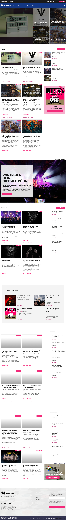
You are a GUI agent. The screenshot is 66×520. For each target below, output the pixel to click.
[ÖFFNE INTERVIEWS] (30, 5)
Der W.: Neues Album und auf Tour (32, 68)
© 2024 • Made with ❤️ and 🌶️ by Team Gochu (9, 517)
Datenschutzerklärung (53, 503)
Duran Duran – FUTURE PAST (57, 211)
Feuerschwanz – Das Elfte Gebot (58, 218)
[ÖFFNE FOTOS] (35, 5)
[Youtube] (56, 1)
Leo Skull (13, 498)
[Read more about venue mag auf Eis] (16, 26)
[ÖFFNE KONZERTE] (42, 5)
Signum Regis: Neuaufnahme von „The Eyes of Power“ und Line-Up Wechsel (10, 136)
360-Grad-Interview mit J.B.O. (57, 423)
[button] (64, 6)
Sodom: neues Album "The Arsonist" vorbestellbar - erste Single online (57, 23)
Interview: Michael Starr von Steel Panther (31, 431)
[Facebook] (51, 1)
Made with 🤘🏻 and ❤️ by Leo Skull (7, 1)
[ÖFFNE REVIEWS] (22, 5)
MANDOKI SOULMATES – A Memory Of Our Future (9, 226)
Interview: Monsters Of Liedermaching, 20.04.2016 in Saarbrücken (57, 432)
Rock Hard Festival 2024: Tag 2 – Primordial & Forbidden (32, 350)
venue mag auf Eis (5, 42)
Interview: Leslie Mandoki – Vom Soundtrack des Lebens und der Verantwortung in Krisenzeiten (10, 433)
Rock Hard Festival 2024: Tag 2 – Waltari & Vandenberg (10, 386)
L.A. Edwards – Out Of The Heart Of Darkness (30, 226)
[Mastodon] (48, 1)
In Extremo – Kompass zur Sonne (58, 233)
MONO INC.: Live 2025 (23, 296)
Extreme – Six (6, 260)
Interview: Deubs (55, 439)
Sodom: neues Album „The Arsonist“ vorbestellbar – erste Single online (10, 100)
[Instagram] (53, 1)
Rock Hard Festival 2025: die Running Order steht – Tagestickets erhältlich (31, 100)
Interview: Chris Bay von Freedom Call (9, 466)
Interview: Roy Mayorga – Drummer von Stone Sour (30, 466)
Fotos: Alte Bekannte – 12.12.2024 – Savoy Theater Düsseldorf (9, 351)
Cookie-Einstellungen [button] (60, 518)
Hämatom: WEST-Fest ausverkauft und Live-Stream (52, 310)
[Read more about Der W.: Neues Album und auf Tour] (41, 17)
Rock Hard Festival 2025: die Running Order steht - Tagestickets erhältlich (41, 41)
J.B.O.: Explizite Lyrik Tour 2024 (24, 309)
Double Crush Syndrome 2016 (57, 415)
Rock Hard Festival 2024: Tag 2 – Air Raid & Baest (32, 386)
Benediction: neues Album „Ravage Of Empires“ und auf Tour (31, 136)
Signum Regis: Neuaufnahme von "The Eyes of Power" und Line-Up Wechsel (58, 41)
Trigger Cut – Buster (55, 248)
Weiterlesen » (5, 79)
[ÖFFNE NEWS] (16, 5)
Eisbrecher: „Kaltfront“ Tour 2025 (52, 296)
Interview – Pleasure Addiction (57, 446)
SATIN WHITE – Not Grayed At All (32, 261)
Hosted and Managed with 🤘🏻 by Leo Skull (9, 518)
